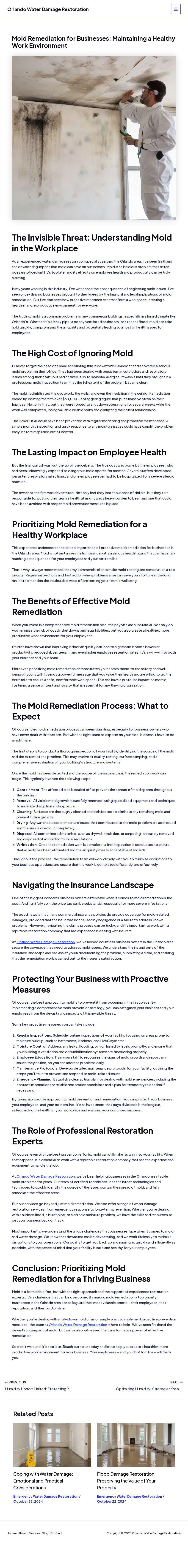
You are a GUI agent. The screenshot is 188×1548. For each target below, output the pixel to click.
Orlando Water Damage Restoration (48, 9)
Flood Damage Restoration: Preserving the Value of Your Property (126, 1480)
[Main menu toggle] (176, 9)
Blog (45, 1533)
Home (12, 1533)
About (22, 1533)
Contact (56, 1533)
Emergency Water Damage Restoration (45, 1496)
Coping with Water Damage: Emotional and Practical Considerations (43, 1480)
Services (34, 1533)
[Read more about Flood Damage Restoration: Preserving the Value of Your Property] (136, 1444)
